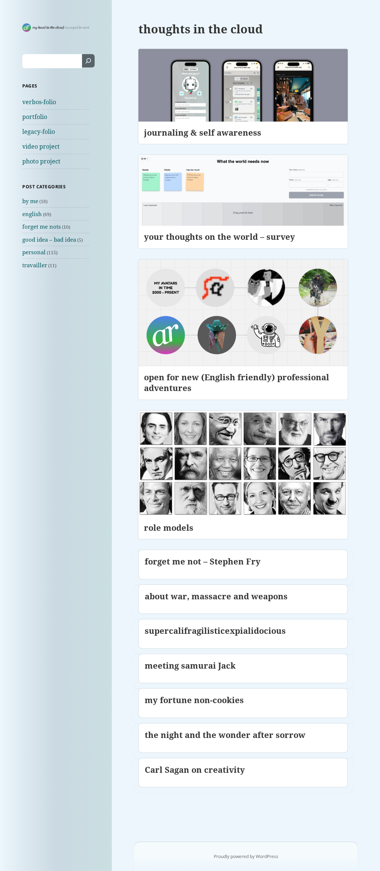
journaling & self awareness (202, 132)
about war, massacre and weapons (216, 596)
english (32, 214)
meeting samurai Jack (190, 665)
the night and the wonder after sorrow (225, 734)
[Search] (88, 60)
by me (30, 201)
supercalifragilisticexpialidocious (215, 630)
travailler (34, 265)
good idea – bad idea (49, 239)
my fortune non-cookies (194, 699)
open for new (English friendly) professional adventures (236, 382)
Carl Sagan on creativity (195, 769)
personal (34, 252)
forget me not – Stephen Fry (203, 561)
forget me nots (41, 226)
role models (168, 527)
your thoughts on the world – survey (219, 236)
